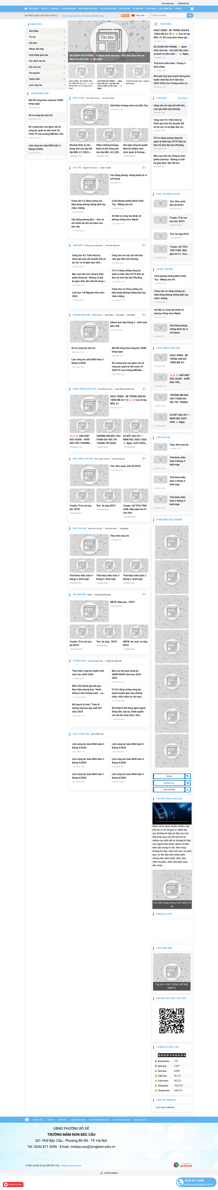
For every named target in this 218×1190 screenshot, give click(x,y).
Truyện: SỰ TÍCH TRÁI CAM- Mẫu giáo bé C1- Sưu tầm (135, 509)
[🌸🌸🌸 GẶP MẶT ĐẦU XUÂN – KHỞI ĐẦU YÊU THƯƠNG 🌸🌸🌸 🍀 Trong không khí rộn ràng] (82, 426)
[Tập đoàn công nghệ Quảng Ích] (183, 1095)
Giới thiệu (33, 9)
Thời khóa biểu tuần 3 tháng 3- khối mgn (107, 577)
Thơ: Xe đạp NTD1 (106, 505)
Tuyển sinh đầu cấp (114, 661)
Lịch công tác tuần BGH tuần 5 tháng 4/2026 (128, 746)
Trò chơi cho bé (118, 459)
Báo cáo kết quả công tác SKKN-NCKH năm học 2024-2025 (127, 674)
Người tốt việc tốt (90, 168)
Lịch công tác (165, 9)
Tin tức (44, 9)
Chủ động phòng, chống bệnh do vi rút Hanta (128, 177)
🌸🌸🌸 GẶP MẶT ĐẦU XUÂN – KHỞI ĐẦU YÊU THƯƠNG (180, 379)
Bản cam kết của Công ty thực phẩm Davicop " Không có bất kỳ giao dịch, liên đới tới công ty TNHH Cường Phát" (88, 278)
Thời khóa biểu (111, 529)
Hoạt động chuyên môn (124, 389)
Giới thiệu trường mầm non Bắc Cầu (129, 105)
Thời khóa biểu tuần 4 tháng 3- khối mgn (81, 577)
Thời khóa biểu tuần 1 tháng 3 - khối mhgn (170, 65)
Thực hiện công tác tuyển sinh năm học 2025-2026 (88, 672)
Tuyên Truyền (105, 168)
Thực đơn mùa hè (119, 535)
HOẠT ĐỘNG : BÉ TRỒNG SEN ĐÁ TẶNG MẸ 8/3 (179, 359)
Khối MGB (109, 315)
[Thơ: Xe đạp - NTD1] (109, 632)
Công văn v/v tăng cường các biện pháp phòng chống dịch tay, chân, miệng (88, 204)
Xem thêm (182, 98)
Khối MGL (131, 315)
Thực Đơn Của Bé (95, 529)
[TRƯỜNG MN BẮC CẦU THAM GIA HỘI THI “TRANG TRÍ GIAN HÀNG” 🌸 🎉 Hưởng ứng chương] (109, 426)
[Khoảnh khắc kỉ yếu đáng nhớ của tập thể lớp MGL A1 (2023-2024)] (82, 135)
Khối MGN (120, 315)
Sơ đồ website (111, 1103)
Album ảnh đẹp (68, 9)
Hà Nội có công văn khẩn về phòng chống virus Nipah (126, 218)
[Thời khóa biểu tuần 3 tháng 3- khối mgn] (109, 565)
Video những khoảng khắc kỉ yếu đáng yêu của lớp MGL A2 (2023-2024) (108, 149)
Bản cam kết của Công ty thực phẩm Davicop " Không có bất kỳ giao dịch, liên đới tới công (169, 159)
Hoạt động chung (105, 389)
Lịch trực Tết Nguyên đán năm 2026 (88, 294)
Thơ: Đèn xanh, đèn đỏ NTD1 (125, 466)
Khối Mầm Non (168, 4)
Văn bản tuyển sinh (95, 661)
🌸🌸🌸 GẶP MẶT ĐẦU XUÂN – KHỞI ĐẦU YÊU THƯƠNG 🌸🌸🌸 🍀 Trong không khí (81, 440)
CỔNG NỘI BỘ (183, 4)
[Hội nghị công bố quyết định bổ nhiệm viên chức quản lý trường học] (135, 135)
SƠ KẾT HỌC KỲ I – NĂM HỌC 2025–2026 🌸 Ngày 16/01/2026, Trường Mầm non (135, 440)
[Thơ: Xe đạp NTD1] (109, 496)
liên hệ (178, 9)
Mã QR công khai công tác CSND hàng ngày (46, 102)
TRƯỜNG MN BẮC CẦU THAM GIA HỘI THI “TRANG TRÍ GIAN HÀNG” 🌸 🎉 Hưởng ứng (108, 440)
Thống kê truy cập (167, 977)
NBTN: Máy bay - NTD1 (122, 602)
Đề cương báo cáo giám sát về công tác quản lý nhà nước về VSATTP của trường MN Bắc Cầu (46, 130)
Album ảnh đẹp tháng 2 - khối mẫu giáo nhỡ (128, 324)
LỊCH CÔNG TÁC (97, 734)
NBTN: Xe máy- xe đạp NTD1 (135, 643)
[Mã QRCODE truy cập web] (172, 951)
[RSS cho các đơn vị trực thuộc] (125, 15)
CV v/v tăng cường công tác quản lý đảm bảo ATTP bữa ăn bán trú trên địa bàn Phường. (128, 274)
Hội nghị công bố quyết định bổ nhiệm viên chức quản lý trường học (135, 149)
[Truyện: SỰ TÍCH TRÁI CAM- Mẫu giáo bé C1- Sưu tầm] (135, 496)
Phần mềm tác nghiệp (169, 519)
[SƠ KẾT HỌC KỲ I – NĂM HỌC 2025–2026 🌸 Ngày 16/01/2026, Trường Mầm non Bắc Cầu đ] (135, 426)
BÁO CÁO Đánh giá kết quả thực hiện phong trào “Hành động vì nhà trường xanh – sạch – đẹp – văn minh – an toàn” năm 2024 (89, 690)
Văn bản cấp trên (113, 245)
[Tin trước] (71, 41)
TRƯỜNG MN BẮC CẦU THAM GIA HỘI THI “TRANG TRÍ (179, 399)
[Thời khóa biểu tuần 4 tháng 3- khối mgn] (82, 565)
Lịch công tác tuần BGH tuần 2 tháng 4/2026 (128, 776)
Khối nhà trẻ (97, 315)
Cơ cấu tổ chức (108, 98)
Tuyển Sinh (151, 9)
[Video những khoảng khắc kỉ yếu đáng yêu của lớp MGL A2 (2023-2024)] (109, 135)
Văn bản (54, 9)
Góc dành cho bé (108, 9)
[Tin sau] (146, 41)
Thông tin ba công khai (93, 245)
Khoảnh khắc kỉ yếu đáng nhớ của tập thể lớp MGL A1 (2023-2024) (81, 149)
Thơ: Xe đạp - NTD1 (106, 641)
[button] (144, 168)
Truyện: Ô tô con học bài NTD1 (81, 643)
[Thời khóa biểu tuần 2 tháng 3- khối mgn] (135, 565)
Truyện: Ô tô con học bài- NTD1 (81, 507)
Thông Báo (124, 529)
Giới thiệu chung (92, 98)
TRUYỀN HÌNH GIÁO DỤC (169, 798)
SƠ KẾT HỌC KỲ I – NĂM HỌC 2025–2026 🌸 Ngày (180, 418)
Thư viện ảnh (164, 912)
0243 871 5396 (194, 1180)
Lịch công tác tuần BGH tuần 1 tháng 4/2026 (88, 776)
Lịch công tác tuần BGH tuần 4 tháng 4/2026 (88, 746)
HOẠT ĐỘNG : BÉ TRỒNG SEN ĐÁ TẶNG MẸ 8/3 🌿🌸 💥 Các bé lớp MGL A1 (128, 400)
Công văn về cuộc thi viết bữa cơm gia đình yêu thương (127, 257)
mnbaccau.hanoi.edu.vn (71, 1096)
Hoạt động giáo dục (88, 9)
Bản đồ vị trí (164, 878)
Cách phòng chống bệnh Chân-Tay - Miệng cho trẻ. (128, 202)
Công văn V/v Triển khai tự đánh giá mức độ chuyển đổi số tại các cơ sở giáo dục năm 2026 (89, 259)
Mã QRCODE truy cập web (171, 928)
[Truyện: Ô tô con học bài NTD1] (82, 632)
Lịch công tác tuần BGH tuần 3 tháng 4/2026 (45, 147)
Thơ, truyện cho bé (101, 459)
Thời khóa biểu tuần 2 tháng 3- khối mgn (134, 577)
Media (89, 595)
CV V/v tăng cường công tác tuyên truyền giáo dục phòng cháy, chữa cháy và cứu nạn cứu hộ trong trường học (127, 693)
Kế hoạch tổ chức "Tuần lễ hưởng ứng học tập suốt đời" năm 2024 (87, 708)
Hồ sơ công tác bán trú (40, 115)
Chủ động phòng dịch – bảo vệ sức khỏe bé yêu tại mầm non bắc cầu (87, 223)
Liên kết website (166, 1030)
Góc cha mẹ (124, 9)
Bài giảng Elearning (103, 595)
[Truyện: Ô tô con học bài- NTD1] (82, 496)
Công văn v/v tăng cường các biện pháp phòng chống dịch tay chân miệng (129, 293)
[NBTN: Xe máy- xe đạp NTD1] (135, 632)
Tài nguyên (138, 9)
